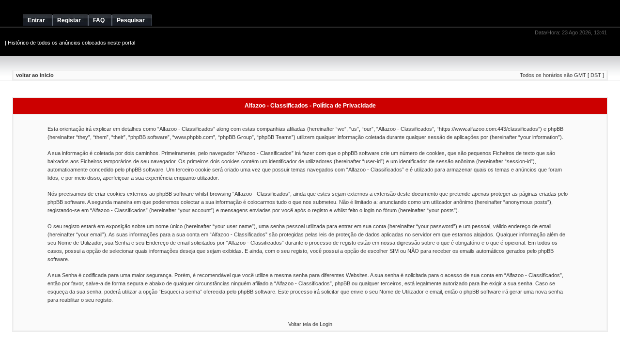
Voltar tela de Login (310, 324)
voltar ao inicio (35, 75)
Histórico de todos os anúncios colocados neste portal (71, 43)
